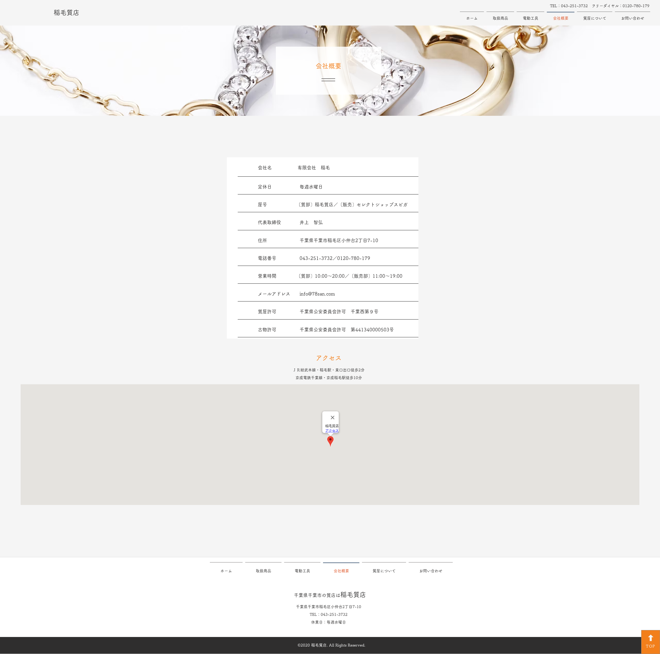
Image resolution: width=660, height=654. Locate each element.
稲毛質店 (66, 12)
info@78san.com (317, 293)
